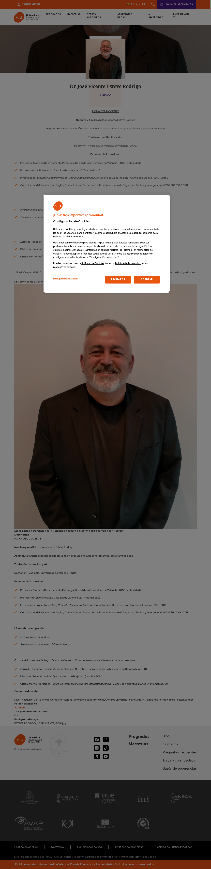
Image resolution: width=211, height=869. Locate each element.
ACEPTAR (147, 279)
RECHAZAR (118, 279)
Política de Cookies (92, 263)
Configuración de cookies (65, 279)
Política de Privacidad (128, 263)
